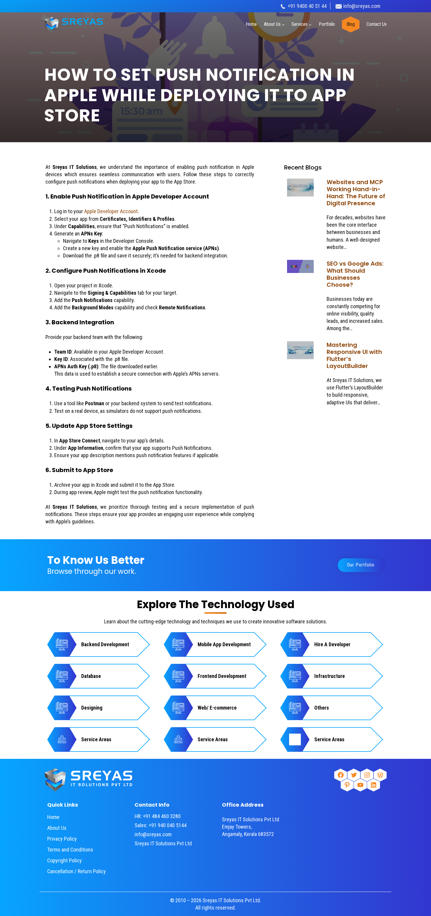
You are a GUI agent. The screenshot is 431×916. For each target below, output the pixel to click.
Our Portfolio (360, 565)
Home (53, 817)
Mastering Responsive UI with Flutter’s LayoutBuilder (354, 355)
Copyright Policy (64, 860)
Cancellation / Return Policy (76, 871)
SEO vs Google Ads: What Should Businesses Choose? (355, 274)
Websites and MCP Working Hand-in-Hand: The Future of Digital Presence (356, 193)
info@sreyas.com (361, 6)
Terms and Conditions (70, 850)
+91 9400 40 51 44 (306, 6)
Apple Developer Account (110, 211)
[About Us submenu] (283, 24)
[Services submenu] (310, 24)
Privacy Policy (62, 839)
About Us (57, 828)
